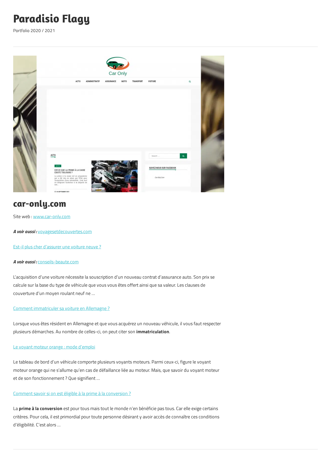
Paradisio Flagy (51, 18)
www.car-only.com (51, 216)
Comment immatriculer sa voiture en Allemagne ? (61, 308)
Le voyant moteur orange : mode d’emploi (54, 346)
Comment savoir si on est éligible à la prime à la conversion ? (72, 393)
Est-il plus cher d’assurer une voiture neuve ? (57, 246)
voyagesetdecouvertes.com (65, 231)
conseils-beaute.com (58, 261)
